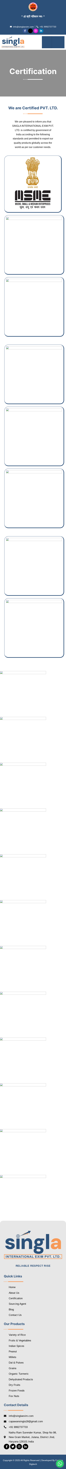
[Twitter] (13, 1446)
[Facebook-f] (25, 31)
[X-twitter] (30, 31)
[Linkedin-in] (41, 31)
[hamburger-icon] (47, 42)
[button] (58, 42)
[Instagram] (35, 31)
